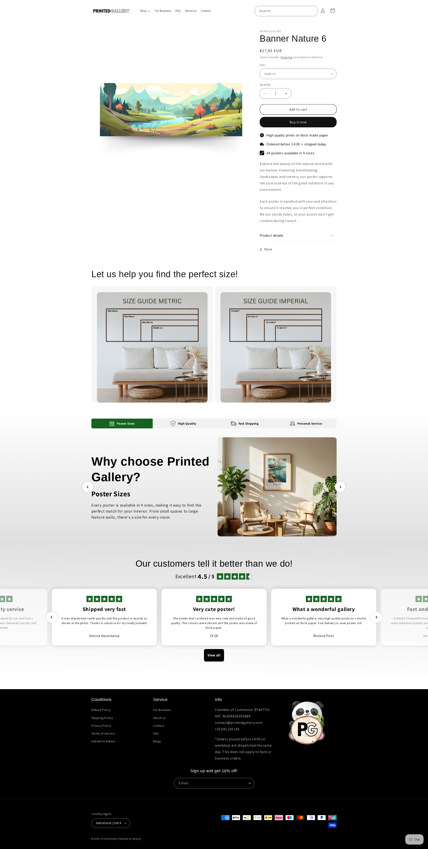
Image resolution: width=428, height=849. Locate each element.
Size (262, 65)
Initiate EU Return (103, 741)
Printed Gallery (109, 838)
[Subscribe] (249, 783)
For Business (162, 710)
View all (214, 655)
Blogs (157, 741)
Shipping (286, 57)
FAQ (156, 733)
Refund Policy (101, 710)
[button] (298, 235)
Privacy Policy (101, 726)
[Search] (313, 11)
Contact (158, 726)
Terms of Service (103, 733)
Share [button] (268, 249)
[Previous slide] (87, 487)
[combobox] (286, 11)
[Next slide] (340, 487)
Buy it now (298, 122)
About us (159, 718)
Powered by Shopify (130, 838)
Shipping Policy (102, 718)
